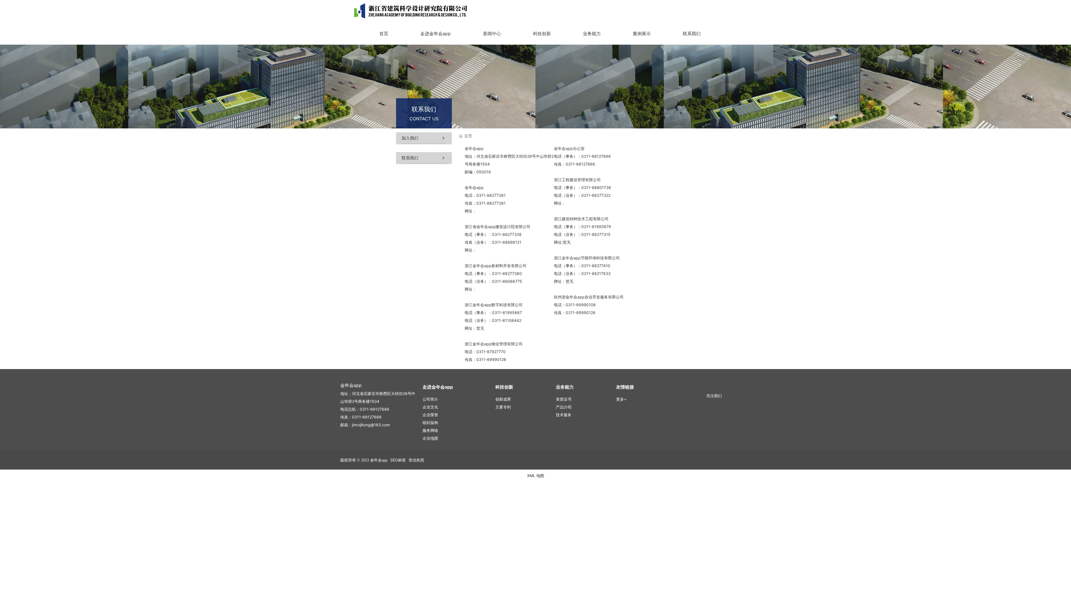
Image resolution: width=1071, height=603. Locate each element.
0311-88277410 (595, 265)
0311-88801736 (596, 187)
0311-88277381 (491, 195)
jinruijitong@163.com (371, 424)
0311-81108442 (506, 320)
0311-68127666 (596, 156)
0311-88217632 (596, 273)
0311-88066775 (507, 281)
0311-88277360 (507, 273)
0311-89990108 (581, 304)
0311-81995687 (507, 312)
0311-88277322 (596, 195)
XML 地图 (535, 475)
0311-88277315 (596, 234)
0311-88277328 (507, 234)
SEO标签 (398, 460)
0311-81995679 (596, 226)
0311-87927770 (491, 351)
